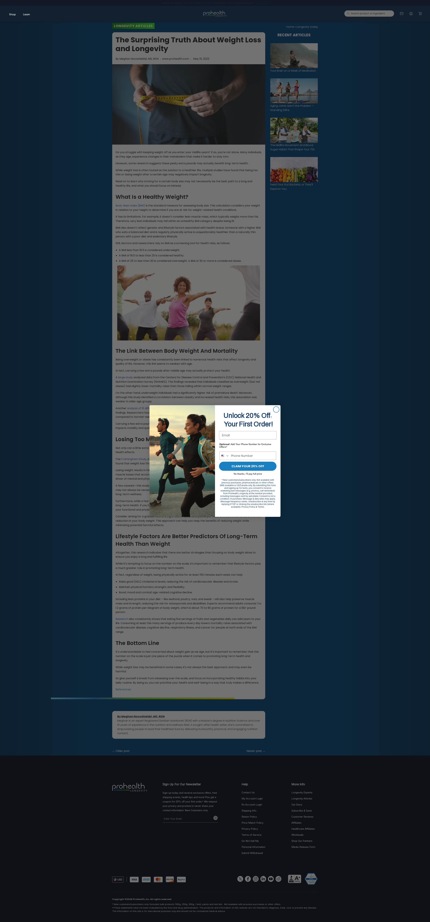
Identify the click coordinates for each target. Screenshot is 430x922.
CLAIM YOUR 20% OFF (247, 466)
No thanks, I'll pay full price (248, 473)
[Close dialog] (276, 409)
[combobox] (224, 456)
